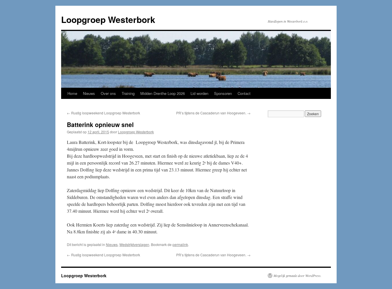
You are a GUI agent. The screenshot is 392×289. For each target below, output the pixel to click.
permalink (180, 244)
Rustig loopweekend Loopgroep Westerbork (103, 112)
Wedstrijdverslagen (134, 244)
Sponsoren (223, 93)
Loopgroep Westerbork (108, 19)
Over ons (108, 93)
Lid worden (199, 93)
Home (72, 93)
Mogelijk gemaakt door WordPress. (297, 275)
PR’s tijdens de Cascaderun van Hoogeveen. (213, 112)
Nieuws (89, 93)
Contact (244, 93)
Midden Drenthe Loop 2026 (162, 93)
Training (128, 93)
